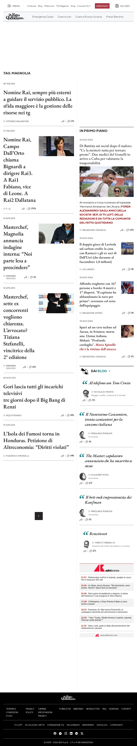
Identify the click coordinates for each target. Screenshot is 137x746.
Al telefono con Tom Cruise (110, 382)
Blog (40, 6)
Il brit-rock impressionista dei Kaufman (108, 500)
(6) (34, 277)
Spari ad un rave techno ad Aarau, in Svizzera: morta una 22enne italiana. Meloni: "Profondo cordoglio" (98, 336)
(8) (132, 269)
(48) (72, 455)
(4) (90, 441)
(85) (72, 415)
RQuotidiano (12, 415)
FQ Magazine (62, 6)
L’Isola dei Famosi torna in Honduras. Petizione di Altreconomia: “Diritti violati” (36, 440)
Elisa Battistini (98, 475)
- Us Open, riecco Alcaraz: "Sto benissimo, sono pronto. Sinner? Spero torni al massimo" (105, 586)
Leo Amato (87, 269)
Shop (73, 6)
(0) (132, 356)
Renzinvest (98, 533)
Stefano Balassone (16, 121)
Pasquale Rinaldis (100, 433)
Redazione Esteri (91, 313)
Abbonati (102, 5)
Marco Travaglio (103, 542)
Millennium (49, 6)
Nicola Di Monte (102, 392)
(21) (72, 121)
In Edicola (31, 6)
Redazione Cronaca (93, 230)
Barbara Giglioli (9, 277)
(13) (93, 400)
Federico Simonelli (16, 456)
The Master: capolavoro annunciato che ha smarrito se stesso (108, 460)
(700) (33, 208)
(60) (132, 230)
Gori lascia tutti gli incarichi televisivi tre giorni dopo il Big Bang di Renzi (34, 396)
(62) (34, 367)
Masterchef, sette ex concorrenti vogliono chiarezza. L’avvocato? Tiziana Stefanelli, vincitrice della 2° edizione (19, 327)
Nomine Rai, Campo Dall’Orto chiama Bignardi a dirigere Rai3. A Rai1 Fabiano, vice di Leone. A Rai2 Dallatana (19, 169)
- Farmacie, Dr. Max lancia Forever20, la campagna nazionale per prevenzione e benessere (104, 611)
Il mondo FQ (83, 6)
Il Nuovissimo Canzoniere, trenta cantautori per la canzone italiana (106, 419)
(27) (90, 483)
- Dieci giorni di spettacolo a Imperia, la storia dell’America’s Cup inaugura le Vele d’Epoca (104, 594)
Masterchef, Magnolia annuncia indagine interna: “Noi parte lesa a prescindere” (17, 247)
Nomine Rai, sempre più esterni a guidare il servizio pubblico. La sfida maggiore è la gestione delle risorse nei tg (38, 102)
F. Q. (7, 208)
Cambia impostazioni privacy (45, 712)
